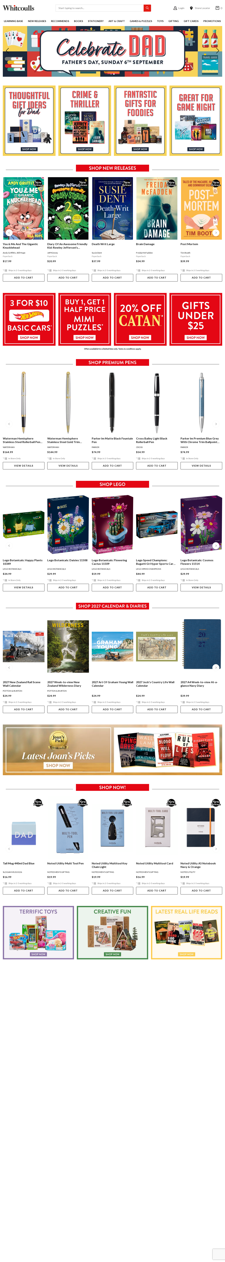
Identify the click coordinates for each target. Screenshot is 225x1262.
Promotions (212, 21)
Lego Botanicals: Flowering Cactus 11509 (64, 561)
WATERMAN (9, 447)
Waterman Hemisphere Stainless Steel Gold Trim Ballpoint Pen (19, 440)
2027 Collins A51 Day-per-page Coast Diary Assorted (201, 683)
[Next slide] (217, 51)
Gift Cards (191, 21)
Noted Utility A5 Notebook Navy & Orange (153, 865)
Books (78, 21)
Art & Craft (116, 21)
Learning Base (13, 21)
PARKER (51, 447)
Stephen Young (200, 252)
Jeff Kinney (8, 252)
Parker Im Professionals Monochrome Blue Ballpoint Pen (199, 440)
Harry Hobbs (186, 252)
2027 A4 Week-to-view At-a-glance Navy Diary (154, 683)
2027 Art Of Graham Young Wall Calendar (68, 683)
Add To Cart (23, 277)
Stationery (96, 21)
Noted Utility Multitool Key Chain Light (65, 865)
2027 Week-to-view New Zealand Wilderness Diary (20, 683)
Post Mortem (145, 244)
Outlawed (187, 244)
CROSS (95, 447)
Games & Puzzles (141, 21)
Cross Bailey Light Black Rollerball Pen (107, 440)
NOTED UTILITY (143, 872)
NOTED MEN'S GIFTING (14, 872)
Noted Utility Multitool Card (110, 863)
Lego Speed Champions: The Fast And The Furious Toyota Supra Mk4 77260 (199, 561)
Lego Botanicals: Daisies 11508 (23, 560)
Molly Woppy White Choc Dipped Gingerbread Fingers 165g (199, 865)
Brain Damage (101, 244)
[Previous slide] (7, 51)
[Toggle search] (147, 8)
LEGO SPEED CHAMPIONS (104, 569)
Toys (160, 21)
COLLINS (185, 690)
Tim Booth (141, 252)
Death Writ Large (58, 244)
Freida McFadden (100, 252)
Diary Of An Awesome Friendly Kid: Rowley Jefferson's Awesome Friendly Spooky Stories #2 (23, 245)
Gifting (173, 21)
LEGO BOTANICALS (12, 569)
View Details (23, 465)
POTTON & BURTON (12, 690)
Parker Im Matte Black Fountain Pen (67, 440)
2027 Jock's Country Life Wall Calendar (111, 683)
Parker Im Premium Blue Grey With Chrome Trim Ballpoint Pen (155, 440)
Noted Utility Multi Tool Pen (21, 863)
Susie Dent (52, 252)
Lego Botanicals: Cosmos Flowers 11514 (152, 561)
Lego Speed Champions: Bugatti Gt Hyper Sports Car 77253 (110, 561)
